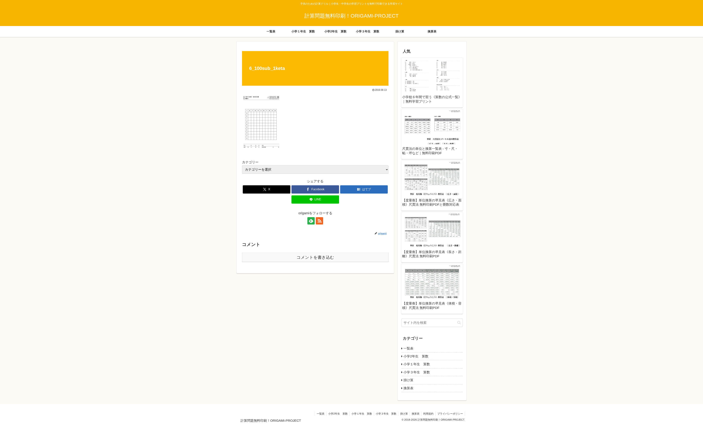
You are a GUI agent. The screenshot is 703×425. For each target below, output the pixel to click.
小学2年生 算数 (338, 413)
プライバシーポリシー (450, 413)
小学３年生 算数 (386, 413)
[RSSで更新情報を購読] (319, 220)
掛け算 (404, 413)
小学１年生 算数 (362, 413)
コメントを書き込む (315, 257)
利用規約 (428, 413)
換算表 (415, 413)
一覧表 (320, 413)
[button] (459, 322)
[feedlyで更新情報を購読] (311, 220)
